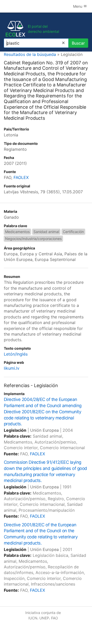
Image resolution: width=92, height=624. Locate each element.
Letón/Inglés (16, 354)
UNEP (44, 618)
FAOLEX (21, 177)
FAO (54, 618)
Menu (78, 6)
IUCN (32, 618)
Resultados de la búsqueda (30, 54)
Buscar (78, 43)
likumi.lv (11, 368)
